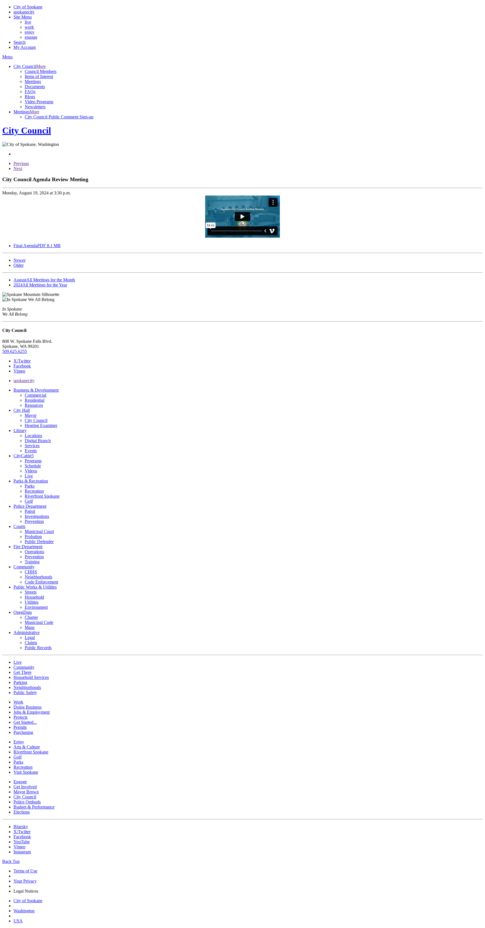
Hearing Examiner (41, 425)
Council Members (40, 71)
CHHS (31, 571)
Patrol (30, 511)
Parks (30, 486)
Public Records (38, 647)
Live (29, 476)
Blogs (30, 96)
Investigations (37, 516)
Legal (30, 637)
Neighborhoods (38, 577)
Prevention (34, 521)
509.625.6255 (14, 351)
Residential (34, 400)
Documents (35, 86)
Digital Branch (38, 440)
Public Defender (39, 541)
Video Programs (39, 101)
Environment (36, 607)
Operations (34, 551)
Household (34, 597)
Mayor (30, 415)
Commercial (35, 395)
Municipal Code (39, 622)
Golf (29, 501)
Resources (34, 405)
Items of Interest (39, 76)
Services (32, 445)
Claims (31, 642)
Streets (30, 592)
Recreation (34, 491)
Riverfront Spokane (42, 496)
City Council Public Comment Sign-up (59, 116)
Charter (31, 617)
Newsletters (35, 106)
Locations (33, 435)
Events (31, 450)
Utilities (31, 602)
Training (32, 561)
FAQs (30, 91)
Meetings (33, 81)
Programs (33, 460)
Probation (33, 536)
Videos (31, 470)
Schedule (33, 465)
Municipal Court (39, 531)
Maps (30, 627)
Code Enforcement (41, 582)
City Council (36, 420)
